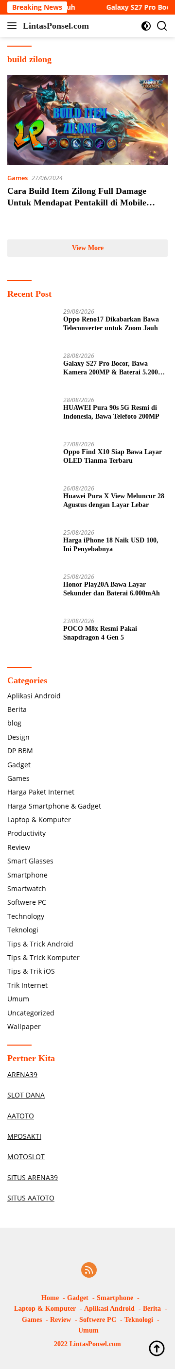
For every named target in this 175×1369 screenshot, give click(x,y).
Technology (25, 916)
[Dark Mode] (146, 26)
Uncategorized (30, 1012)
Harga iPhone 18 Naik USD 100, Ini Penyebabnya (110, 545)
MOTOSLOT (26, 1156)
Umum (18, 998)
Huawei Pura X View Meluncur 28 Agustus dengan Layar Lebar (113, 500)
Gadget (19, 764)
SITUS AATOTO (30, 1197)
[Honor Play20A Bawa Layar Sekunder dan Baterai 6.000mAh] (31, 592)
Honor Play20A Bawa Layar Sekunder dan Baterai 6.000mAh (111, 589)
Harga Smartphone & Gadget (54, 806)
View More (88, 248)
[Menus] (13, 25)
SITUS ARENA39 (32, 1177)
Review (18, 847)
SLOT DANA (26, 1094)
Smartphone (27, 874)
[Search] (162, 26)
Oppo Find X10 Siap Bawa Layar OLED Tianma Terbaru (112, 456)
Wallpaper (24, 1026)
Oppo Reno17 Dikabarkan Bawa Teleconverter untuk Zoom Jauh (111, 324)
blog (14, 722)
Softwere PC (26, 902)
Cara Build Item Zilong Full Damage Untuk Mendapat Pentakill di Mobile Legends (76, 202)
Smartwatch (26, 888)
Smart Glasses (30, 860)
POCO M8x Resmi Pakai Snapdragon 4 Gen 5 (100, 633)
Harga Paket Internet (40, 791)
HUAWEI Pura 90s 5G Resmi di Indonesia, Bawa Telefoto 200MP (111, 412)
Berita (17, 709)
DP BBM (20, 750)
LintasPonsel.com (56, 26)
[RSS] (89, 1270)
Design (18, 737)
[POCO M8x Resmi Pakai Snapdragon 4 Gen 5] (31, 636)
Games (17, 177)
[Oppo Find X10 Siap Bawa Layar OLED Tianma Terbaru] (31, 459)
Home (50, 1297)
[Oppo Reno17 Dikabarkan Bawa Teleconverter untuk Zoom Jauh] (31, 326)
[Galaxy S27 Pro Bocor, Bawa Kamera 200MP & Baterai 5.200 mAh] (31, 371)
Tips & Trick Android (40, 943)
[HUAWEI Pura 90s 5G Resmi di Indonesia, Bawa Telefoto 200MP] (31, 415)
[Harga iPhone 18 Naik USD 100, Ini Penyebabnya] (31, 547)
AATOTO (20, 1115)
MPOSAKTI (24, 1136)
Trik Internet (27, 985)
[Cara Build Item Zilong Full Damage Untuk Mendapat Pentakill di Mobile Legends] (87, 120)
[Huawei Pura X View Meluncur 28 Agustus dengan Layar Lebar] (31, 503)
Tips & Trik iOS (31, 971)
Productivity (26, 833)
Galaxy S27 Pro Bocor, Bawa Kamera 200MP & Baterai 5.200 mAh (110, 368)
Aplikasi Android (34, 695)
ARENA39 (22, 1074)
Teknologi (22, 929)
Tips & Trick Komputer (43, 957)
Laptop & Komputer (39, 819)
